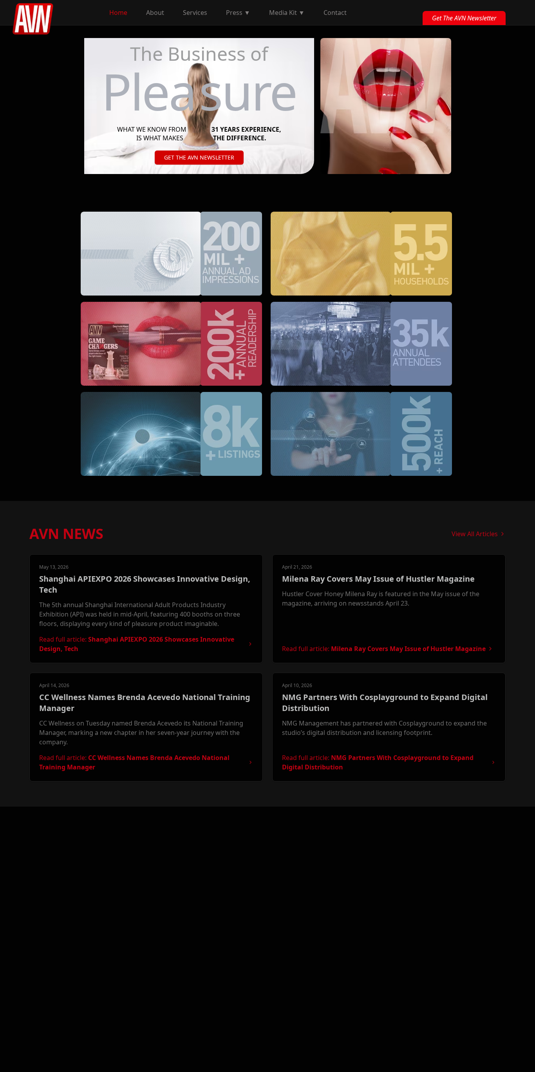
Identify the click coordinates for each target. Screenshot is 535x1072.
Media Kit (287, 12)
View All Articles (475, 534)
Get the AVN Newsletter (199, 157)
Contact (335, 12)
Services (195, 12)
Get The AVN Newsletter (464, 18)
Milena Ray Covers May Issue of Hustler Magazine (378, 578)
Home (118, 12)
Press (238, 12)
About (155, 12)
